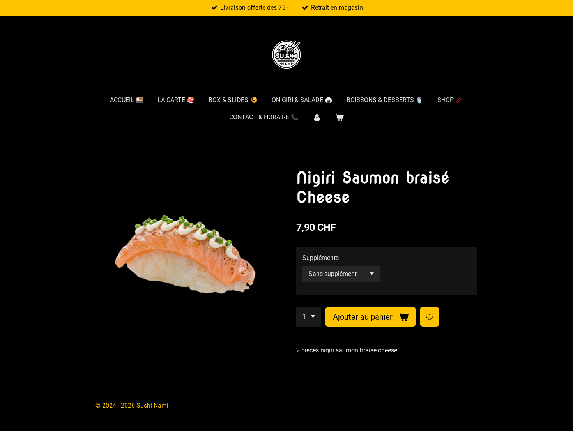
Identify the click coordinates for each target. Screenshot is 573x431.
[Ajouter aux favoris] (429, 317)
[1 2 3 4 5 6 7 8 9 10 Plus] (308, 317)
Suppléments (320, 257)
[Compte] (317, 117)
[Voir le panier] (339, 117)
